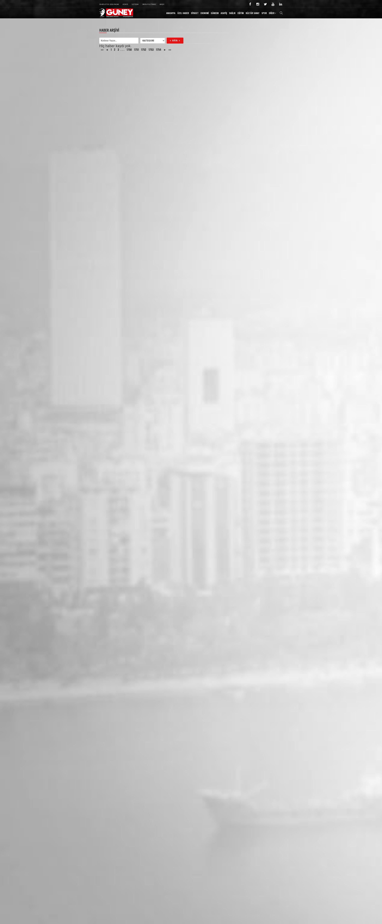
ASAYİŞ (224, 13)
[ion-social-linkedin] (280, 5)
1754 (158, 49)
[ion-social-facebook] (250, 5)
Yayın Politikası (149, 4)
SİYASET (194, 13)
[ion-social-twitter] (265, 5)
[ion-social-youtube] (273, 5)
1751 (136, 49)
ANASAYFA (170, 13)
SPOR (264, 13)
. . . (122, 49)
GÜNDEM (215, 13)
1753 (151, 49)
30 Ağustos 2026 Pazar (109, 4)
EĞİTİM (241, 13)
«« (102, 49)
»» (169, 49)
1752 (143, 49)
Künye (125, 4)
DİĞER (271, 13)
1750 (129, 49)
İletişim (135, 4)
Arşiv (162, 4)
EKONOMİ (205, 13)
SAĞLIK (232, 13)
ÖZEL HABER (183, 13)
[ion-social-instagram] (257, 5)
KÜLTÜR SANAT (252, 13)
